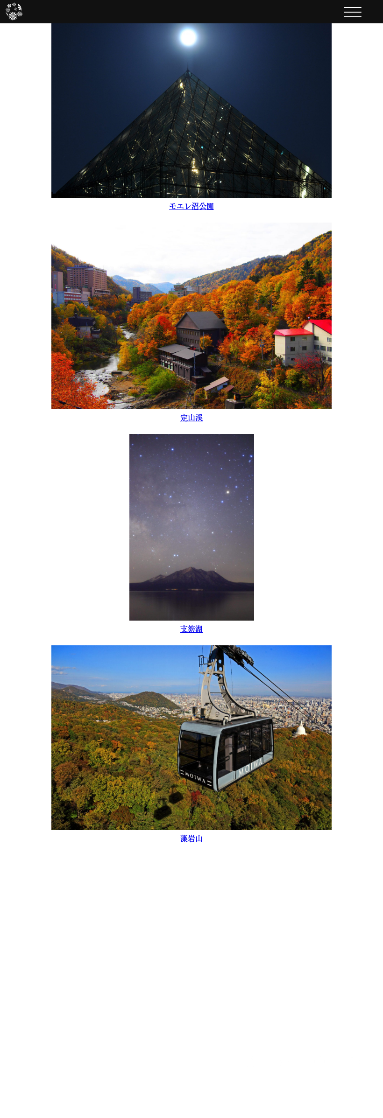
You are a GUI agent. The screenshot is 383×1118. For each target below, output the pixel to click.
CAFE (155, 959)
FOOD (157, 975)
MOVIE (259, 975)
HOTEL (159, 943)
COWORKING (179, 1007)
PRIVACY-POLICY (294, 1023)
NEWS (256, 959)
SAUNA (161, 991)
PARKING (267, 991)
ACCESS (263, 1007)
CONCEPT (268, 943)
